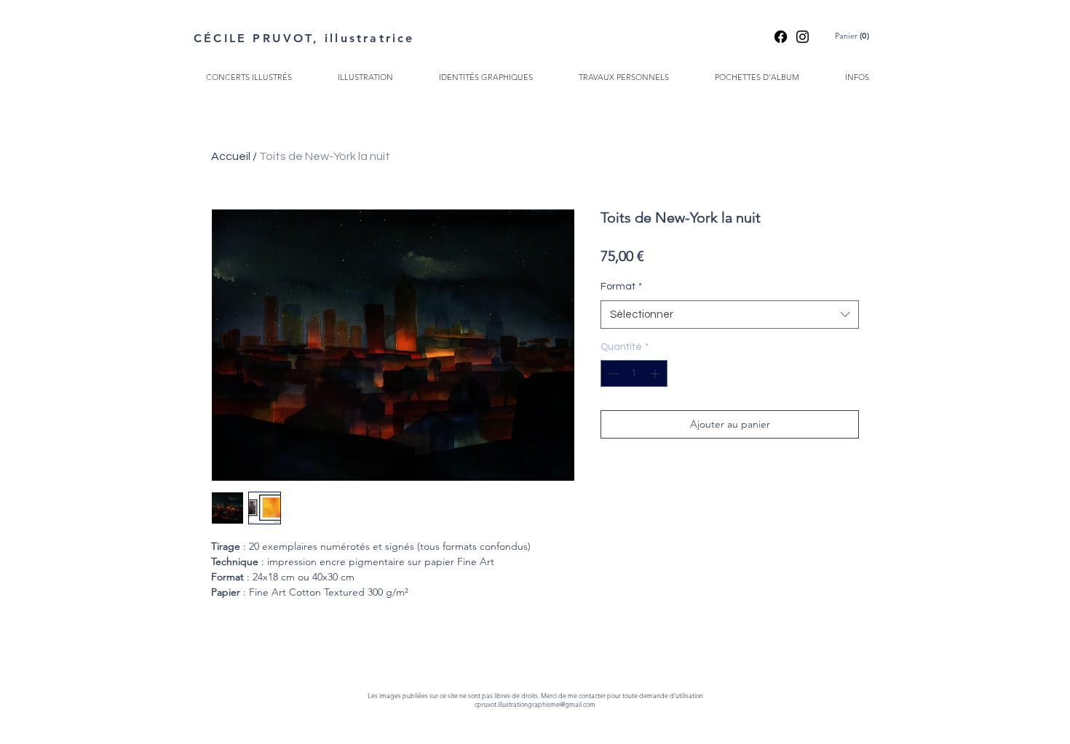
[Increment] (656, 373)
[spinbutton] (634, 373)
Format (621, 286)
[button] (854, 36)
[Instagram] (802, 36)
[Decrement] (612, 373)
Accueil (230, 156)
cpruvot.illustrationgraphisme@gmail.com (535, 704)
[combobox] (730, 314)
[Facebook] (780, 36)
